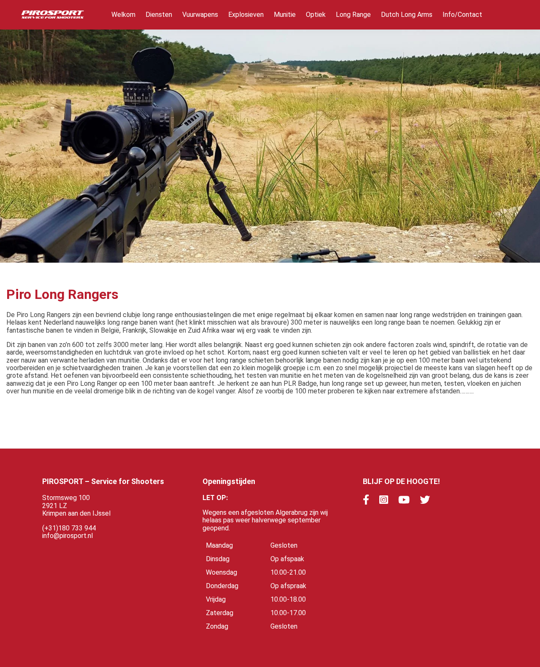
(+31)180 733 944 (69, 528)
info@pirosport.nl (67, 536)
